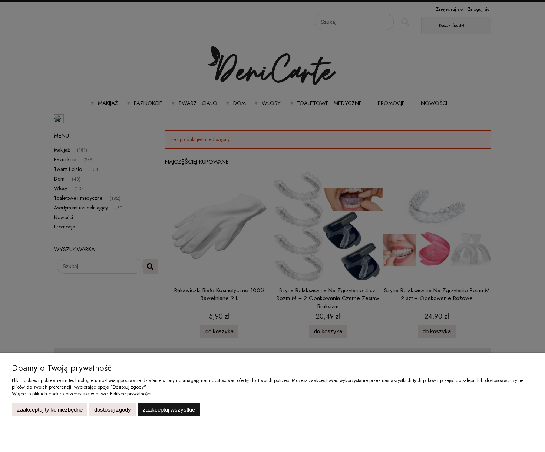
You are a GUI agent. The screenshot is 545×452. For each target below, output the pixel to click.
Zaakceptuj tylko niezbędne (50, 409)
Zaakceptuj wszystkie (169, 409)
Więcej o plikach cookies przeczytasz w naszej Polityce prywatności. (82, 393)
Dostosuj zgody (112, 409)
